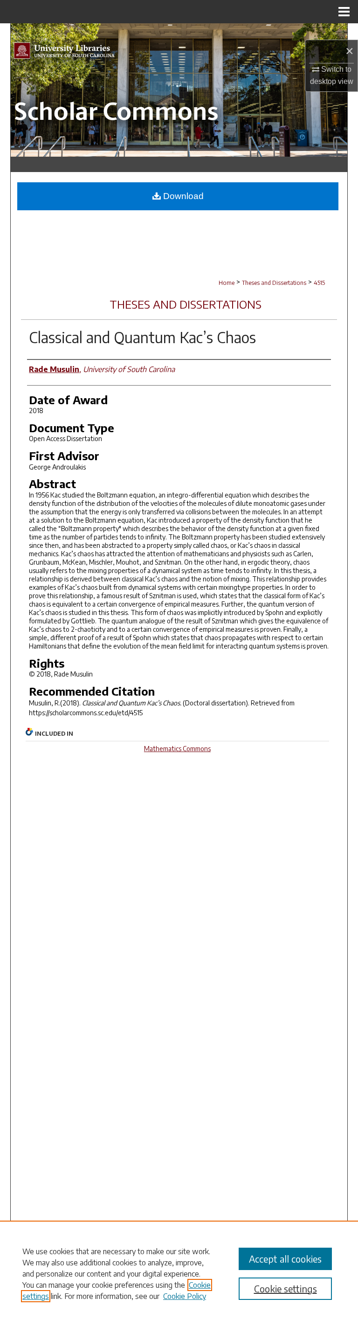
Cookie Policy (184, 1296)
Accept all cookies (285, 1258)
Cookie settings (285, 1288)
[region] (179, 1273)
